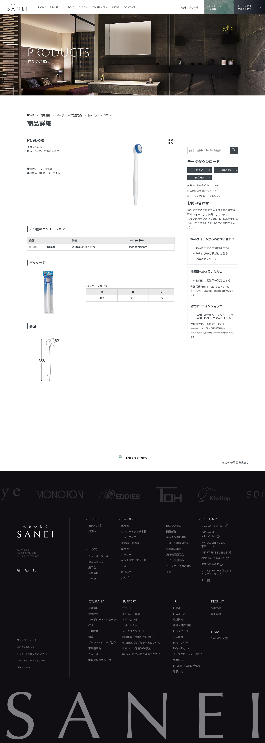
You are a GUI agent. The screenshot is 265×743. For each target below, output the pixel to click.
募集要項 (216, 613)
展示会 (92, 567)
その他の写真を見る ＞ (236, 462)
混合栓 (125, 525)
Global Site (217, 638)
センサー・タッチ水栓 (133, 531)
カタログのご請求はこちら (211, 253)
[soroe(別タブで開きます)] (243, 494)
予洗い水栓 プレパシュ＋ (209, 533)
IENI (203, 580)
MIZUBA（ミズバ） (212, 525)
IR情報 (183, 7)
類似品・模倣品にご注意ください (141, 654)
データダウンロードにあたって (205, 195)
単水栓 (125, 548)
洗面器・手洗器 (130, 543)
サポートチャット (132, 625)
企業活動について (206, 259)
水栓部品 (126, 572)
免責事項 (178, 660)
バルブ (125, 577)
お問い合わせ (129, 619)
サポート (127, 608)
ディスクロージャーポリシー (189, 654)
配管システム (173, 525)
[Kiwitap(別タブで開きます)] (194, 494)
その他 (92, 579)
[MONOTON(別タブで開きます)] (40, 494)
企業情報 (93, 573)
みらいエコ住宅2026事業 (136, 648)
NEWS (115, 7)
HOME (42, 7)
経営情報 (178, 619)
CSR (90, 625)
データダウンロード (133, 631)
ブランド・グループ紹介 (102, 642)
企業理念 (93, 613)
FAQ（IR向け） (181, 648)
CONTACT (129, 7)
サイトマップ (23, 667)
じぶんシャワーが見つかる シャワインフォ (216, 572)
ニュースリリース (98, 556)
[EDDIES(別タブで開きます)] (100, 494)
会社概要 (93, 631)
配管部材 (171, 531)
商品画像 (199, 177)
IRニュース (179, 613)
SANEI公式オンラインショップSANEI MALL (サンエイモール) (214, 316)
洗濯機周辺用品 (175, 554)
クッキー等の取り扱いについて (32, 653)
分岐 (123, 566)
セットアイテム (130, 537)
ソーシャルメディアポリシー (31, 660)
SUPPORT (68, 7)
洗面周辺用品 (173, 548)
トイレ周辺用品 (175, 560)
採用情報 (193, 7)
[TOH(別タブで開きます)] (149, 494)
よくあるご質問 (131, 613)
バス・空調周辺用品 (177, 543)
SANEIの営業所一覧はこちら (213, 280)
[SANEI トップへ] (35, 531)
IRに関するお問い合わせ (187, 665)
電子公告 (178, 671)
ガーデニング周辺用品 (178, 566)
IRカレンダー (180, 642)
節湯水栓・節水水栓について (138, 637)
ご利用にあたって (25, 646)
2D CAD (199, 169)
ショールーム (95, 654)
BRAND (54, 7)
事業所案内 (94, 648)
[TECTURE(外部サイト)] (35, 570)
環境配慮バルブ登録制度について (141, 642)
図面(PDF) (226, 169)
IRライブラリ (180, 631)
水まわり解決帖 (210, 564)
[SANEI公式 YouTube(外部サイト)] (27, 570)
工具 (168, 572)
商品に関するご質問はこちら (213, 248)
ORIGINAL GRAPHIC (213, 558)
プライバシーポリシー (28, 639)
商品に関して (95, 561)
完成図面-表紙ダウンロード (203, 190)
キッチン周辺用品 (176, 537)
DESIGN (83, 7)
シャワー (126, 554)
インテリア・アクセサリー (136, 560)
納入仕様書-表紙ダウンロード (204, 185)
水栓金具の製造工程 (99, 660)
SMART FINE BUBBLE (214, 552)
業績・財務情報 (182, 625)
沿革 (90, 637)
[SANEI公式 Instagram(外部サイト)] (19, 570)
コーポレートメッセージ (102, 619)
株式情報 (178, 637)
